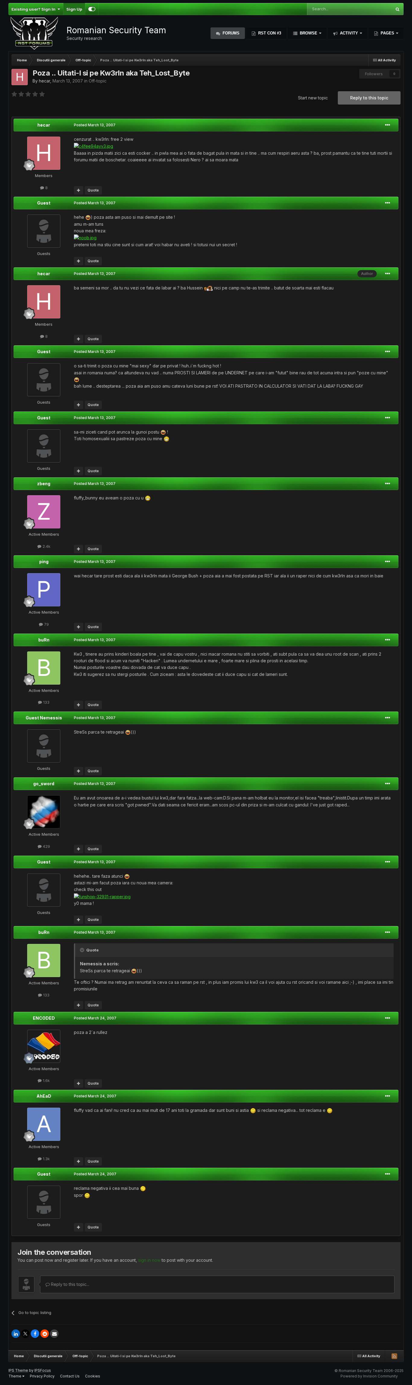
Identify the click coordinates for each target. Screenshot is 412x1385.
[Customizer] (91, 9)
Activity (349, 33)
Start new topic (313, 97)
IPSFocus (42, 1370)
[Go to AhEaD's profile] (43, 1124)
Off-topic (97, 80)
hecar (44, 80)
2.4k (45, 546)
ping (44, 561)
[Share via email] (54, 1333)
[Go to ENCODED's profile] (43, 1046)
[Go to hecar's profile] (19, 77)
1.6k (46, 1080)
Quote (93, 190)
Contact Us (70, 1376)
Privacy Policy (42, 1376)
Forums (230, 33)
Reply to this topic (369, 97)
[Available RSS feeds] (394, 1356)
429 (46, 846)
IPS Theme (18, 1370)
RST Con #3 (269, 33)
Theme (15, 1376)
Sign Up (74, 9)
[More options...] (388, 125)
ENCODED (44, 1018)
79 (46, 624)
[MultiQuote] (78, 190)
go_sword (43, 783)
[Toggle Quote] (82, 950)
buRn (43, 639)
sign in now (149, 1260)
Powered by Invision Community (369, 1376)
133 (45, 702)
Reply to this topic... (69, 1284)
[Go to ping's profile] (43, 589)
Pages (387, 33)
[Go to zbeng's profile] (43, 511)
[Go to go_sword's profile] (43, 811)
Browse (309, 33)
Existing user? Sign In (34, 9)
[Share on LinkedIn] (15, 1333)
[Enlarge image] (88, 217)
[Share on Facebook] (35, 1333)
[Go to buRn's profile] (43, 668)
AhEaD (43, 1096)
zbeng (43, 483)
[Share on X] (25, 1333)
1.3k (46, 1158)
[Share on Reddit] (44, 1333)
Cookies (92, 1376)
